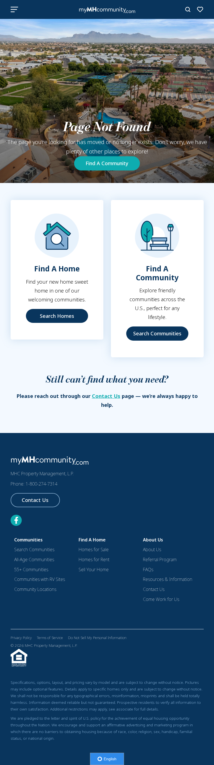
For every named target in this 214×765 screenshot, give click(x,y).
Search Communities (157, 333)
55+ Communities (31, 569)
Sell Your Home (94, 569)
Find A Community (107, 163)
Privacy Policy (21, 637)
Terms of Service (50, 637)
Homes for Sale (94, 549)
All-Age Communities (34, 559)
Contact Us (106, 396)
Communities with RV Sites (39, 579)
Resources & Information (167, 579)
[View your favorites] (200, 9)
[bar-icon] (14, 9)
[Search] (187, 9)
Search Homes (57, 316)
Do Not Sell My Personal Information (97, 637)
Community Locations (35, 589)
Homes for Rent (94, 559)
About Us (152, 549)
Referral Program (160, 559)
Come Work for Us (161, 599)
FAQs (148, 569)
